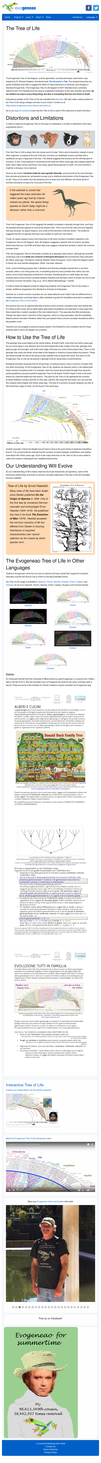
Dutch (72, 581)
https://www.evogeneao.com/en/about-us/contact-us (28, 105)
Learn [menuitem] (28, 17)
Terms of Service (50, 1449)
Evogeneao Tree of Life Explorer (23, 300)
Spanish (42, 581)
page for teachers (22, 110)
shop (61, 99)
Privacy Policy (50, 1452)
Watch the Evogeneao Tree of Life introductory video (28, 1138)
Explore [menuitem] (17, 17)
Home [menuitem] (7, 17)
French (50, 581)
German (57, 581)
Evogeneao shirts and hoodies (50, 1201)
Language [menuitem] (90, 17)
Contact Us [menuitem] (77, 17)
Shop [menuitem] (48, 17)
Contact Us (50, 1446)
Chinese (9, 584)
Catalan (79, 581)
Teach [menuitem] (38, 17)
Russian (65, 581)
